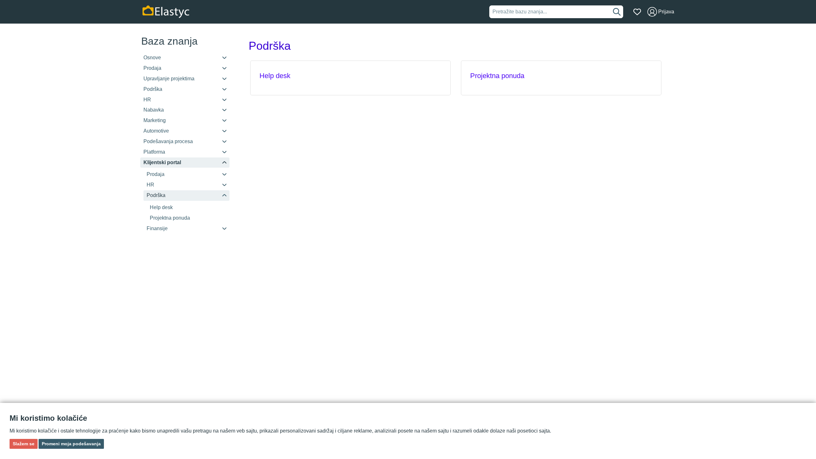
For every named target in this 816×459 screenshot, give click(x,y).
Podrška (152, 89)
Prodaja (152, 68)
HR (147, 99)
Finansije (157, 228)
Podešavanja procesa (168, 141)
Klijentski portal (162, 162)
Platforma (154, 152)
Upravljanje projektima (168, 78)
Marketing (154, 120)
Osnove (152, 57)
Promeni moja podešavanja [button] (71, 443)
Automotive (156, 131)
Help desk (161, 207)
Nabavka (153, 110)
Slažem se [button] (23, 443)
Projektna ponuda (170, 218)
